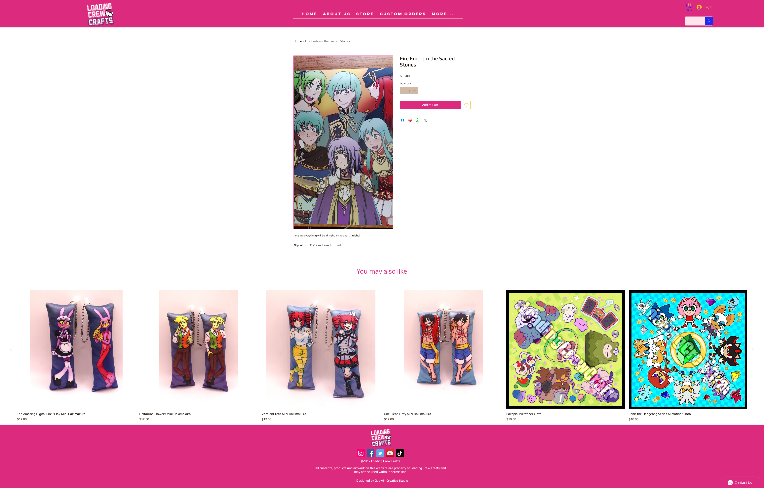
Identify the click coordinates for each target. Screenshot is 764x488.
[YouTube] (390, 453)
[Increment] (415, 90)
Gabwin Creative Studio (391, 480)
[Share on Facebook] (402, 120)
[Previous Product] (11, 349)
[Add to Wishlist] (466, 105)
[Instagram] (361, 453)
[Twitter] (380, 453)
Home (297, 41)
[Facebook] (370, 453)
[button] (690, 7)
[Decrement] (403, 90)
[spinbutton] (409, 90)
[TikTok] (400, 453)
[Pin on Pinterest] (410, 120)
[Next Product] (752, 349)
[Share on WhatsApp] (417, 120)
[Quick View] (76, 349)
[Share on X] (425, 120)
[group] (382, 356)
